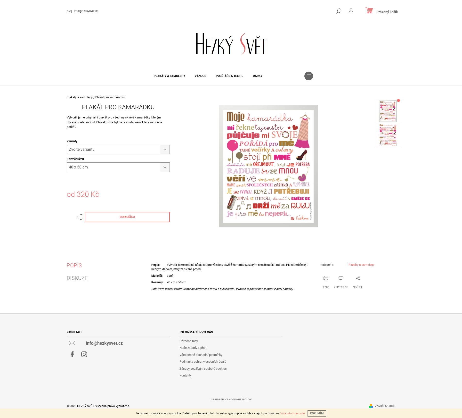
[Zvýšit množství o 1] (81, 214)
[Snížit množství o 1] (81, 219)
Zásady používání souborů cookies (203, 368)
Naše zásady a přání (193, 348)
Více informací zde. (292, 413)
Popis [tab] (74, 265)
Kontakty (185, 375)
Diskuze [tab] (77, 278)
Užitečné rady (188, 341)
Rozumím (317, 413)
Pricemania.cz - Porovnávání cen (231, 399)
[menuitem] (169, 76)
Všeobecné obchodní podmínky (200, 355)
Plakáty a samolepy (361, 265)
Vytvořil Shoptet (384, 406)
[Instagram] (84, 354)
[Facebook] (72, 354)
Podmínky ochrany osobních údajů (202, 361)
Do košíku (127, 217)
